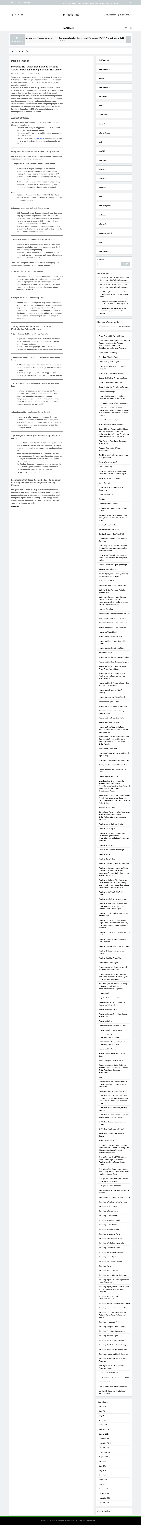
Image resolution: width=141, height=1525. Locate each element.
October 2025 (104, 1448)
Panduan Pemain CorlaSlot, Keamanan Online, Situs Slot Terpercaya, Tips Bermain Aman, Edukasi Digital (113, 906)
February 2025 (104, 1484)
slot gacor (40, 138)
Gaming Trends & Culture (108, 525)
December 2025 (104, 1439)
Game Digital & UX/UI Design (109, 478)
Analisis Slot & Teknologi (108, 353)
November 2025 (104, 1443)
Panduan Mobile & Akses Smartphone (113, 899)
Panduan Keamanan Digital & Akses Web (114, 863)
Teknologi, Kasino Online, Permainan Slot (114, 1350)
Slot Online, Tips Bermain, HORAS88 (112, 1129)
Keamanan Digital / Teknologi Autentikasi (114, 657)
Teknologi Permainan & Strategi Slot (112, 1331)
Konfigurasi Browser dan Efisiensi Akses (114, 765)
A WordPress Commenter (108, 327)
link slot (102, 124)
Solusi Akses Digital (106, 1141)
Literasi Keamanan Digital (108, 776)
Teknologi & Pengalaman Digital (110, 1239)
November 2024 (104, 1498)
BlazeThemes (90, 1521)
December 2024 (104, 1494)
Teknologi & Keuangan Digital (109, 1234)
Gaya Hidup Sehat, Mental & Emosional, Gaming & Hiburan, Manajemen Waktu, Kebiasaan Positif (113, 548)
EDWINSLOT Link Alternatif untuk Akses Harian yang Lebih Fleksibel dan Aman (90, 2)
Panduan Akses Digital (107, 829)
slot (100, 106)
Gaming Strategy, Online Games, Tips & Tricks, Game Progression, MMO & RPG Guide (113, 517)
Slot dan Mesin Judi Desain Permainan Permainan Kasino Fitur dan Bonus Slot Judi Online (113, 1084)
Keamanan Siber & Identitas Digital (111, 718)
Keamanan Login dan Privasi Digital (112, 697)
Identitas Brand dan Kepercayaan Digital (113, 565)
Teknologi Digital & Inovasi (109, 1271)
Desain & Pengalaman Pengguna (110, 383)
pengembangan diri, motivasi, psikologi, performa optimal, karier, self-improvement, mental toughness (113, 986)
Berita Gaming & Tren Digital (109, 362)
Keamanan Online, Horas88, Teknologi (113, 706)
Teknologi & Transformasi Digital (111, 1252)
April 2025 (102, 1475)
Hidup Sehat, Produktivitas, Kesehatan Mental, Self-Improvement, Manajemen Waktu (113, 557)
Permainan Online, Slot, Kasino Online (112, 1026)
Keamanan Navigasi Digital (109, 702)
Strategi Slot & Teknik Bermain (110, 1186)
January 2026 (104, 1434)
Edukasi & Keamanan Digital (109, 420)
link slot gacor (104, 97)
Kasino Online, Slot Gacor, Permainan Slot (114, 614)
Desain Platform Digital (107, 392)
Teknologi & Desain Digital (108, 1211)
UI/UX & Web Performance (108, 1373)
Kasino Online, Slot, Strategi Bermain (112, 618)
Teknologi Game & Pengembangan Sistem (114, 1303)
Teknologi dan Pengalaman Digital (111, 1261)
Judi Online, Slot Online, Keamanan (111, 581)
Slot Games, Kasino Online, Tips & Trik (113, 1091)
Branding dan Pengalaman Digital (111, 373)
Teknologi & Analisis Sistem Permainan (113, 1202)
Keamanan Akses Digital (108, 632)
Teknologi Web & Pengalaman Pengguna (113, 1345)
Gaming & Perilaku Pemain (108, 504)
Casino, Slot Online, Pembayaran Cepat (113, 378)
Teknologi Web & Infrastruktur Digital (112, 1340)
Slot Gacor (103, 115)
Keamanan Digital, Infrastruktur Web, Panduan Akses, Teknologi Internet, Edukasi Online (112, 676)
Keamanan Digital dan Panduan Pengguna (114, 662)
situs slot (102, 160)
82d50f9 (16, 74)
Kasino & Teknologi (106, 609)
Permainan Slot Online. (107, 1049)
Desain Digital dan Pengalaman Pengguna (114, 387)
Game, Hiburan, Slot (106, 495)
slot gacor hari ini (105, 233)
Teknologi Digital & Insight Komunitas (113, 1275)
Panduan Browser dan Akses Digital (112, 850)
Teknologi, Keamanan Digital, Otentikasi (113, 1354)
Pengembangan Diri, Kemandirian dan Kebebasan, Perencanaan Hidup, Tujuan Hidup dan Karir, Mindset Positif (113, 976)
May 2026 (102, 1416)
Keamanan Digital (105, 653)
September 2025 (105, 1452)
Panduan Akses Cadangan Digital (111, 824)
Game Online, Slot (105, 483)
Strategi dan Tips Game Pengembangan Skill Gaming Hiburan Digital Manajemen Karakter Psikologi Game (114, 1171)
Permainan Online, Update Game (110, 1030)
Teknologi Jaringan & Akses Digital (112, 1327)
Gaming (102, 499)
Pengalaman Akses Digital (108, 963)
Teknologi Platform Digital (108, 1336)
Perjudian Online (105, 993)
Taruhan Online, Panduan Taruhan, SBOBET (114, 1197)
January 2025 (104, 1489)
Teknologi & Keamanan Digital (110, 1229)
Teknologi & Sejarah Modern (109, 1248)
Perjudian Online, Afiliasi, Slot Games (112, 998)
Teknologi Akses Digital (107, 1257)
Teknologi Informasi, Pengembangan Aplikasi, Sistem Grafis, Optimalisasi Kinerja (112, 1315)
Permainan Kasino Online (108, 1009)
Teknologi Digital (105, 1266)
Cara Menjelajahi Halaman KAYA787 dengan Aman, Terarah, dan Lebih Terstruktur (112, 310)
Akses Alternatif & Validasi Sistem (111, 336)
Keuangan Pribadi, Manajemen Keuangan (114, 760)
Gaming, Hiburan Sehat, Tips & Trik (111, 534)
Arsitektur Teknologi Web (108, 357)
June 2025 (102, 1466)
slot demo (102, 188)
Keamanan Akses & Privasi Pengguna (112, 627)
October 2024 (104, 1503)
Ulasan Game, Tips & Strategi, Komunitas (114, 1377)
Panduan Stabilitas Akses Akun (110, 958)
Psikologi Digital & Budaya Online (111, 1061)
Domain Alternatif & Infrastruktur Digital (113, 403)
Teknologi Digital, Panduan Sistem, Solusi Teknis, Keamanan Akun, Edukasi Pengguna (114, 1289)
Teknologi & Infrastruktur (108, 1225)
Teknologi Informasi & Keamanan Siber (113, 1308)
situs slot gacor (104, 133)
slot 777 (102, 151)
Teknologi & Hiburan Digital (109, 1216)
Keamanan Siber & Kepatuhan (109, 722)
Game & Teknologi (105, 467)
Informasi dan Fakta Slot (108, 569)
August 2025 (103, 1457)
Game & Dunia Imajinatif (108, 462)
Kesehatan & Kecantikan (108, 749)
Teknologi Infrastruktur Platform (110, 1322)
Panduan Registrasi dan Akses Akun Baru (114, 946)
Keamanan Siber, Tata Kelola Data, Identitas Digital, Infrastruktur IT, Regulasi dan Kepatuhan (114, 729)
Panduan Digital (104, 854)
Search (100, 260)
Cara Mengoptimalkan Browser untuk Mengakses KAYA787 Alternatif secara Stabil (51, 38)
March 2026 (103, 1425)
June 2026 (102, 1411)
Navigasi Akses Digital (107, 807)
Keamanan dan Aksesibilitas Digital (112, 648)
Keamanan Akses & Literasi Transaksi (113, 623)
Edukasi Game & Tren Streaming (110, 425)
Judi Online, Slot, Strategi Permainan (112, 586)
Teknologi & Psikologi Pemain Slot (111, 1243)
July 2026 (102, 1407)
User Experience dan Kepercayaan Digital (114, 1386)
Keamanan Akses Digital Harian (110, 637)
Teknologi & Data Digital (108, 1206)
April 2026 (102, 1420)
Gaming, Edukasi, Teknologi (109, 529)
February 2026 (104, 1429)
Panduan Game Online (107, 859)
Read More (15, 506)
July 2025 (102, 1461)
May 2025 (102, 1471)
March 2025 (103, 1480)
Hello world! (125, 327)
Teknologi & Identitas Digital (109, 1220)
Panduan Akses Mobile (107, 845)
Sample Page (68, 28)
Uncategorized (104, 1382)
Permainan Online (105, 1021)
